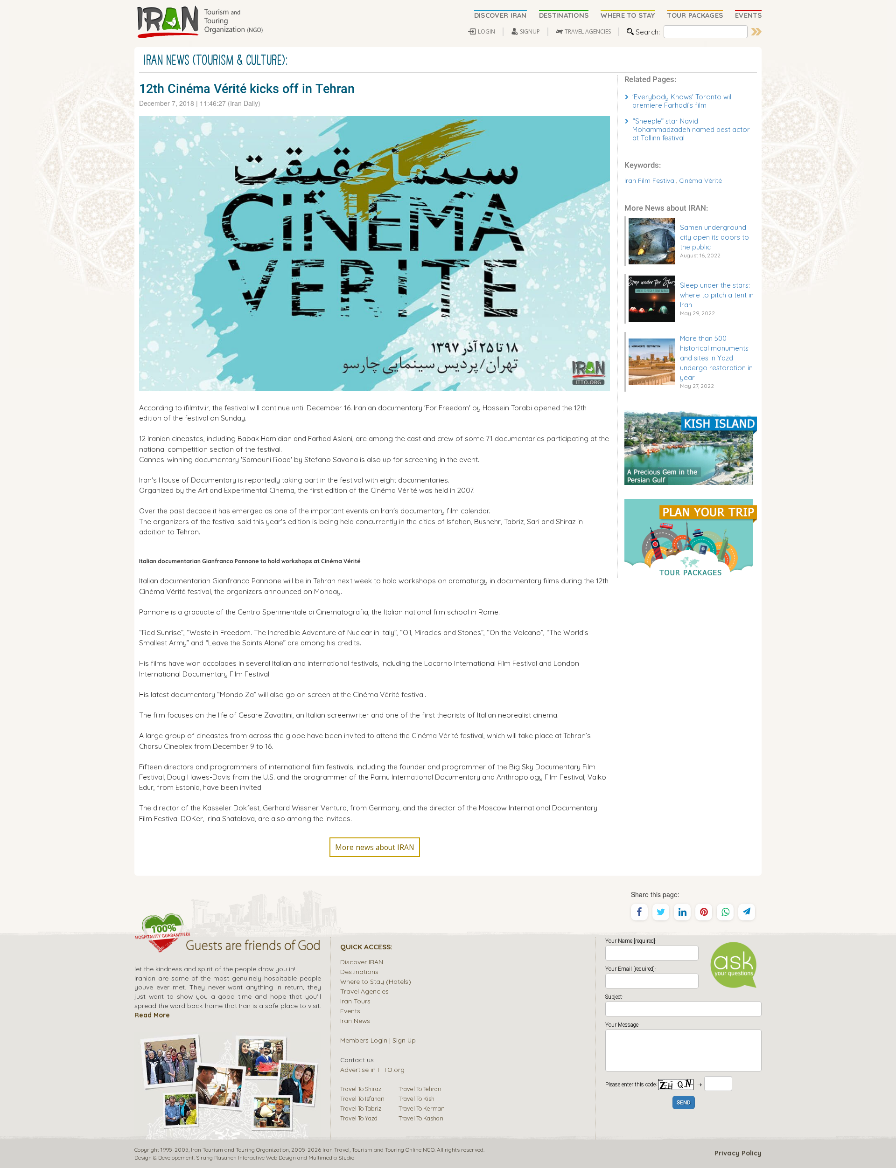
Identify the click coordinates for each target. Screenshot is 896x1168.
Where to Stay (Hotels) (375, 981)
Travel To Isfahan (362, 1098)
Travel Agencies (364, 991)
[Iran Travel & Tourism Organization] (199, 22)
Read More (152, 1015)
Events (350, 1011)
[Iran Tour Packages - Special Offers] (690, 537)
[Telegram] (746, 912)
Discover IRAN (361, 962)
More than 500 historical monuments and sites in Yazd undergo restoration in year (716, 358)
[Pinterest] (703, 912)
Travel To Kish (416, 1098)
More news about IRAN (374, 847)
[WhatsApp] (725, 912)
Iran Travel (336, 1149)
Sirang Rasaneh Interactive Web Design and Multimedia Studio (275, 1157)
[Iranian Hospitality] (227, 946)
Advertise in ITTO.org (372, 1069)
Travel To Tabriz (360, 1108)
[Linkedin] (682, 912)
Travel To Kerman (422, 1108)
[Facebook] (639, 912)
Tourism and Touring (378, 1149)
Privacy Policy (738, 1153)
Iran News (355, 1020)
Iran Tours (355, 1001)
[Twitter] (660, 912)
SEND (684, 1103)
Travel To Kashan (421, 1118)
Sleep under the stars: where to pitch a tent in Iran (717, 295)
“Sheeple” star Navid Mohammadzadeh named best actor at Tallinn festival (691, 129)
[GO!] (756, 32)
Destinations (359, 971)
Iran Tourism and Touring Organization (240, 1149)
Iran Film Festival (650, 180)
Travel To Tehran (420, 1088)
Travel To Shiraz (360, 1088)
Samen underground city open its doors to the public (714, 237)
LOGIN (486, 31)
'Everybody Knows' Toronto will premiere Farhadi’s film (682, 101)
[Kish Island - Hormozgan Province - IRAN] (690, 446)
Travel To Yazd (359, 1118)
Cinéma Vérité (700, 180)
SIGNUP (530, 31)
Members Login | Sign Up (378, 1040)
